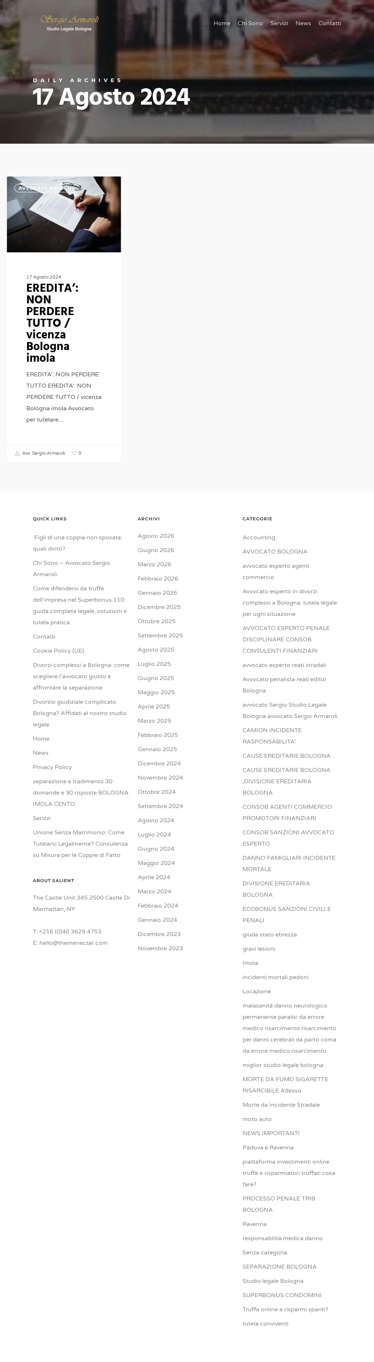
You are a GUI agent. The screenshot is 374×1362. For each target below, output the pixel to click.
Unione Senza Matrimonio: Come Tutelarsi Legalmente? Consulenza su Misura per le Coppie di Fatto (80, 844)
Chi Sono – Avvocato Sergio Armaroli (71, 568)
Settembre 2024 (160, 806)
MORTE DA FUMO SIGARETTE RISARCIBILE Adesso (285, 1085)
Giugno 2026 (156, 550)
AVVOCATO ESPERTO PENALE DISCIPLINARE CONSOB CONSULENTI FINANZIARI (286, 640)
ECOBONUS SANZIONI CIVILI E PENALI (287, 914)
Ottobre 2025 (157, 621)
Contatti (44, 636)
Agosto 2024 (156, 820)
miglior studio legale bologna (283, 1065)
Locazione (257, 991)
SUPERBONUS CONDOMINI (282, 1295)
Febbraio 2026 (158, 578)
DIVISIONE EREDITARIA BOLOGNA (276, 889)
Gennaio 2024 (157, 920)
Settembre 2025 (160, 635)
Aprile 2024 (154, 877)
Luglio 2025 (154, 664)
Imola (250, 963)
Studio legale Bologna (273, 1281)
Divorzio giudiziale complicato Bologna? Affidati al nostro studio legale (80, 713)
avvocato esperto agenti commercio (276, 571)
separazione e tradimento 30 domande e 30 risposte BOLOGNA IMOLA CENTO (81, 793)
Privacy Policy (52, 767)
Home (41, 738)
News (41, 753)
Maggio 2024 (156, 863)
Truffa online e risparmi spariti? (285, 1309)
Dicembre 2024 (159, 763)
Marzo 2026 (154, 564)
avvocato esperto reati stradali (284, 665)
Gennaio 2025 (157, 749)
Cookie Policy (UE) (58, 651)
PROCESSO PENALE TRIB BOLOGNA (279, 1204)
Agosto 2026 (156, 536)
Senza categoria (265, 1252)
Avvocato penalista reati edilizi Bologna (284, 685)
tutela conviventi (266, 1323)
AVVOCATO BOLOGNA (47, 188)
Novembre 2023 (160, 948)
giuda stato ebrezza (270, 934)
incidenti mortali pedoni (276, 977)
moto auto (257, 1119)
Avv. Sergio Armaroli (43, 453)
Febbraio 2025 (158, 735)
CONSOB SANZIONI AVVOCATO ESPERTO (288, 838)
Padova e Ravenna (268, 1147)
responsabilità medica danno (283, 1238)
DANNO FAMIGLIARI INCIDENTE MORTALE (289, 863)
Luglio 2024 (154, 834)
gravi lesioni (259, 948)
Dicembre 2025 (159, 607)
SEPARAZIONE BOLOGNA (280, 1266)
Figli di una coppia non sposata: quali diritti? (77, 543)
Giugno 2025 (156, 678)
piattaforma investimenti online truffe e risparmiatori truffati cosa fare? (289, 1173)
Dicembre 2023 (159, 934)
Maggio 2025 (156, 692)
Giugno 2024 (156, 849)
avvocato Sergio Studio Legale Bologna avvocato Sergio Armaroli (290, 710)
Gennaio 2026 (157, 593)
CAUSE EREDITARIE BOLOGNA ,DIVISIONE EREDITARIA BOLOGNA (287, 781)
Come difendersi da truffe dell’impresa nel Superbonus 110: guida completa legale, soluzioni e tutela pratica (80, 605)
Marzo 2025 (154, 721)
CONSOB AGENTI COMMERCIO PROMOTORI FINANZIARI (287, 812)
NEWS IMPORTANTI (271, 1133)
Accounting (259, 537)
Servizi (42, 818)
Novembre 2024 (160, 777)
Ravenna (255, 1224)
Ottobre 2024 (157, 792)
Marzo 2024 (154, 891)
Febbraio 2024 (158, 905)
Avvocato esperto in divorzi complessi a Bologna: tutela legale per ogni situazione (290, 603)
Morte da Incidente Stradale (281, 1105)
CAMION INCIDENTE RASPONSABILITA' (272, 736)
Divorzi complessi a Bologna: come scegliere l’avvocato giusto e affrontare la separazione (81, 676)
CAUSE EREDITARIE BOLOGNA (287, 756)
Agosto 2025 (156, 649)
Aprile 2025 (154, 706)
